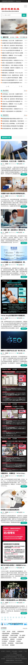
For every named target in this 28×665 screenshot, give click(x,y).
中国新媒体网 (20, 631)
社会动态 (20, 264)
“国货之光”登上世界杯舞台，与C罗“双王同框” (13, 123)
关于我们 (3, 651)
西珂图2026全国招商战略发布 (9, 58)
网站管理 (15, 653)
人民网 (3, 631)
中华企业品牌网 (13, 637)
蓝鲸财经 (12, 639)
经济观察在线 (5, 639)
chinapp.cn (21, 662)
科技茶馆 (4, 643)
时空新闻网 (12, 641)
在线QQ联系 (14, 651)
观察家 (6, 163)
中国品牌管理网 (5, 633)
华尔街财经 (4, 641)
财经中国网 (21, 637)
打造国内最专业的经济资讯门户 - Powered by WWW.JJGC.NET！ (11, 2)
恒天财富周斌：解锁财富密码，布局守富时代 (13, 121)
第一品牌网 (22, 635)
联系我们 (8, 651)
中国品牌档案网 (15, 633)
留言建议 (20, 651)
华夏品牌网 (4, 637)
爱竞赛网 (12, 645)
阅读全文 (24, 174)
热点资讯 (20, 163)
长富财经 (18, 641)
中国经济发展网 (14, 635)
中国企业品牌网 (7, 32)
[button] (26, 26)
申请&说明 (25, 628)
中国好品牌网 (5, 635)
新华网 (8, 631)
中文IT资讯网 (5, 645)
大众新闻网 (19, 639)
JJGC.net (12, 662)
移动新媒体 (10, 643)
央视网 (13, 631)
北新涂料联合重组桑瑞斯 (8, 70)
